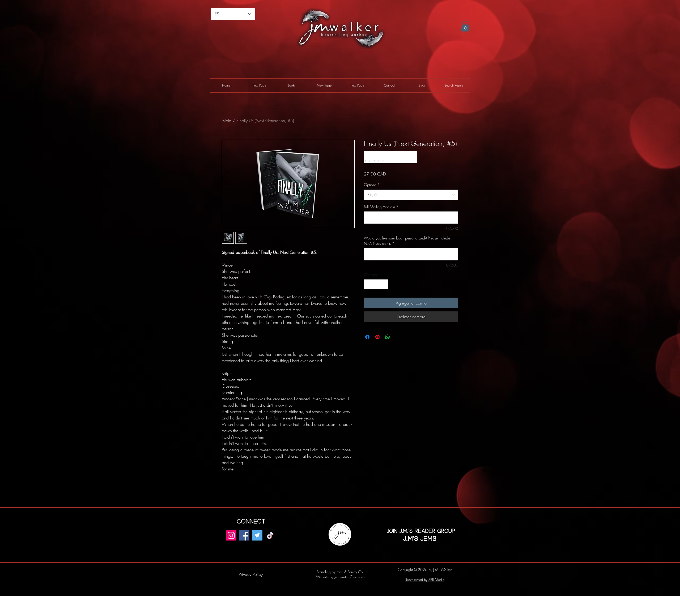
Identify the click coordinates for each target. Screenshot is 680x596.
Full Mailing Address (381, 206)
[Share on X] (397, 337)
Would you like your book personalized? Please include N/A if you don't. (407, 240)
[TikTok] (270, 535)
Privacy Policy (251, 574)
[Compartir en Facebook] (367, 337)
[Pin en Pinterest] (377, 337)
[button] (465, 26)
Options (372, 184)
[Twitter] (257, 535)
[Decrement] (368, 284)
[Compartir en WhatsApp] (387, 337)
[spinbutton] (376, 284)
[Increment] (384, 284)
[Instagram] (231, 535)
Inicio (226, 120)
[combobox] (411, 195)
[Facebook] (244, 535)
